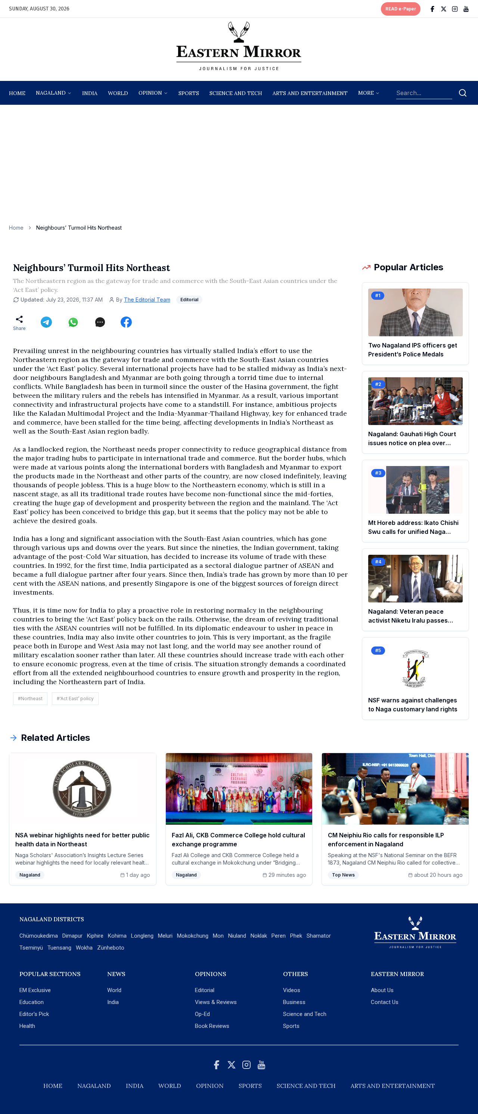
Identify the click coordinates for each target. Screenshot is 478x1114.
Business (294, 1002)
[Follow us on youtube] (466, 9)
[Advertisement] (239, 168)
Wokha (84, 947)
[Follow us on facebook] (432, 9)
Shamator (319, 935)
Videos (291, 990)
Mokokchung (192, 935)
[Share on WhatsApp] (73, 322)
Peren (278, 935)
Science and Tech (304, 1014)
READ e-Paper (400, 9)
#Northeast (30, 698)
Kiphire (95, 935)
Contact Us (384, 1002)
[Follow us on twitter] (444, 9)
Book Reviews (212, 1026)
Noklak (259, 935)
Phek (296, 935)
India (89, 93)
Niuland (237, 935)
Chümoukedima (38, 935)
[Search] (462, 92)
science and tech (235, 93)
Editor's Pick (34, 1014)
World (118, 93)
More (366, 92)
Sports (291, 1026)
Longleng (142, 935)
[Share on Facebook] (126, 322)
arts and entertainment (310, 93)
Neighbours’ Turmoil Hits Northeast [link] (79, 227)
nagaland (51, 92)
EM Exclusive (35, 990)
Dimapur (72, 935)
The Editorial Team (147, 299)
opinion (150, 92)
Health (27, 1026)
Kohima (117, 935)
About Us (382, 990)
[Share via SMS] (100, 322)
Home (17, 93)
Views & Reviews (216, 1002)
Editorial (204, 990)
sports (189, 93)
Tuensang (59, 947)
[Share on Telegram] (46, 322)
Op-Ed (202, 1014)
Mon (218, 935)
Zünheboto (110, 947)
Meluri (165, 935)
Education (31, 1002)
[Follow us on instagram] (455, 9)
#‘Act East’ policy (75, 698)
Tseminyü (31, 947)
